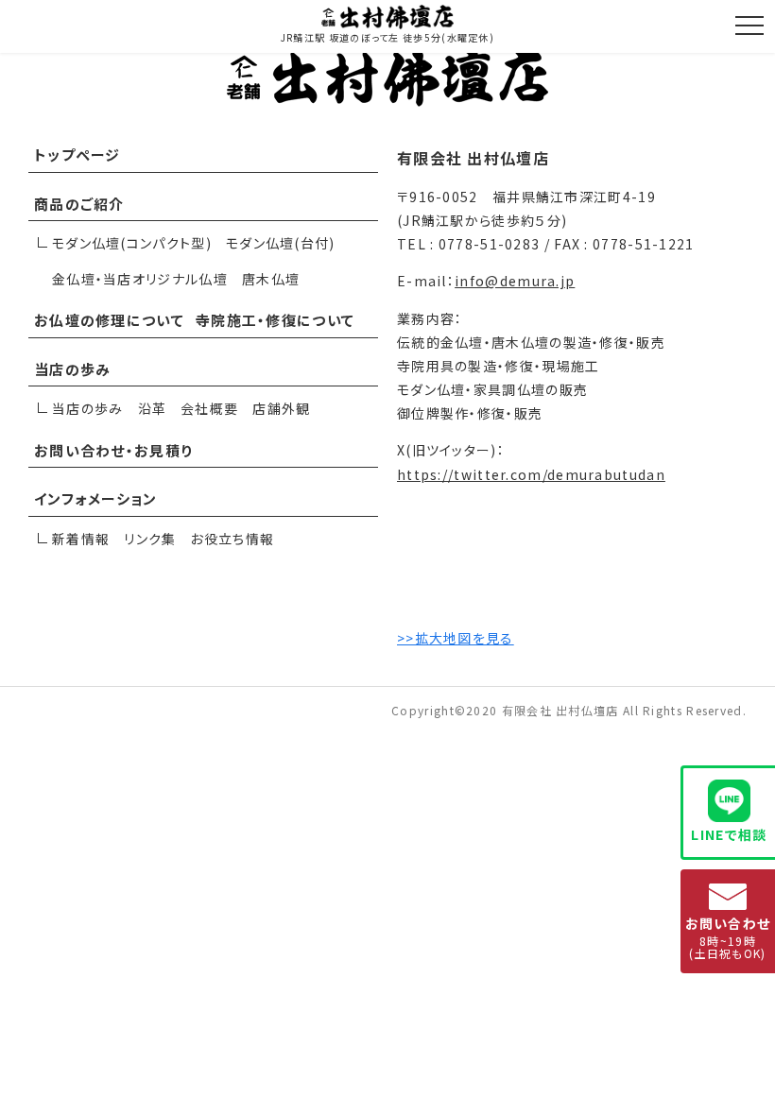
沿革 (152, 408)
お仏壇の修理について (109, 320)
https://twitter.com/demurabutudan (531, 474)
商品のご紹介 (79, 204)
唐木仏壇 (271, 278)
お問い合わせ (728, 937)
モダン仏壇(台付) (281, 242)
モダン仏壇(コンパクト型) (132, 242)
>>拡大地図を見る (455, 637)
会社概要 (209, 408)
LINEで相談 (728, 834)
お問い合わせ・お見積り (113, 450)
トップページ (77, 154)
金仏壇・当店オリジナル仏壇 (140, 278)
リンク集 (150, 538)
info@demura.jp (515, 280)
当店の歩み (73, 369)
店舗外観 (281, 408)
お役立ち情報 (232, 538)
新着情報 (81, 538)
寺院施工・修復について (275, 320)
